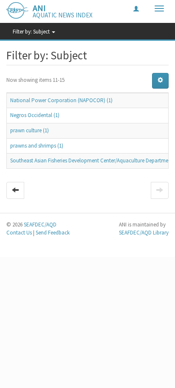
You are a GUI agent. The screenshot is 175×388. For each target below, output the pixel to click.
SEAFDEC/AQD (40, 224)
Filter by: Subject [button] (32, 31)
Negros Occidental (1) (34, 115)
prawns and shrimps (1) (36, 145)
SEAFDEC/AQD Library (144, 232)
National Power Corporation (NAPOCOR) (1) (61, 100)
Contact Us (19, 232)
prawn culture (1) (29, 130)
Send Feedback (53, 232)
